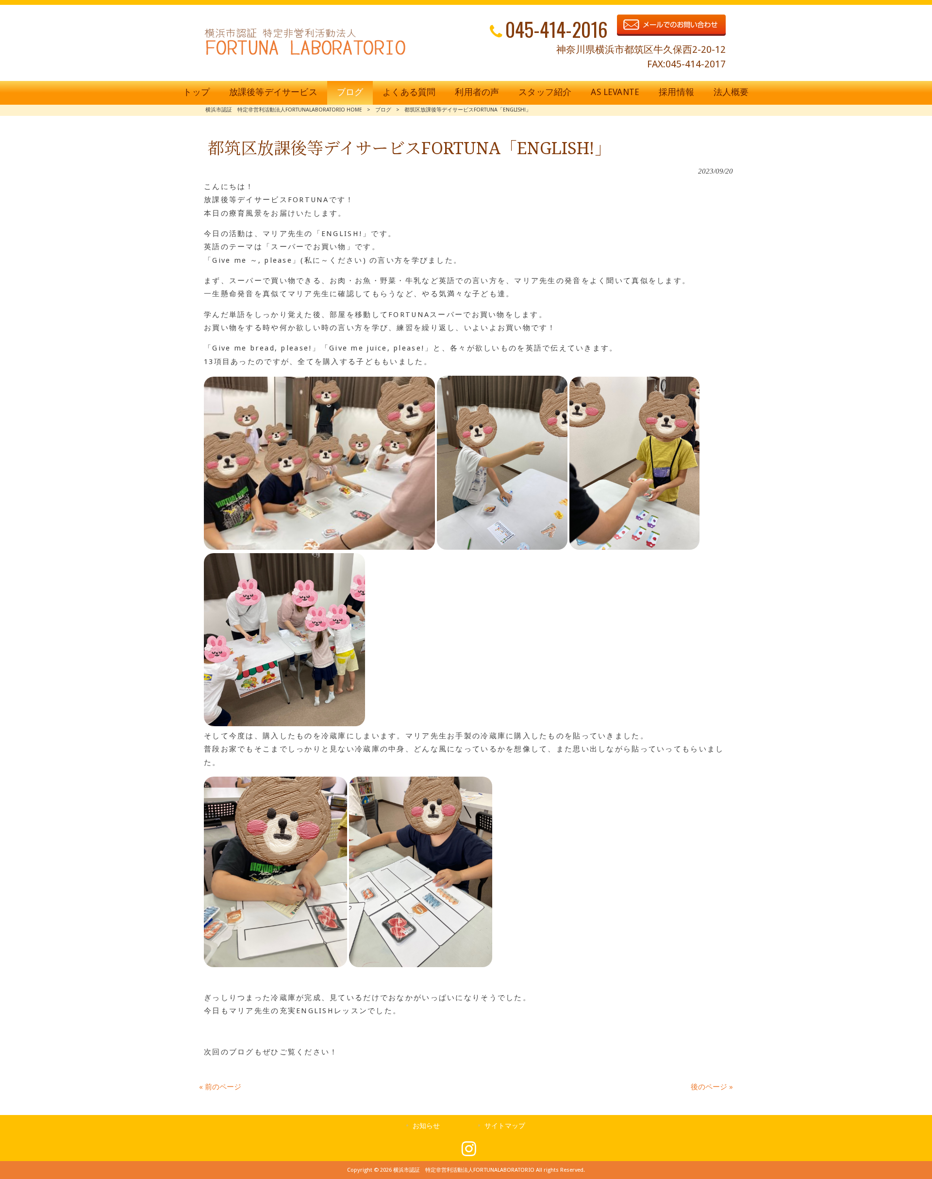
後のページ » (712, 1087)
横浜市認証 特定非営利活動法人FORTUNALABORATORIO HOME (283, 110)
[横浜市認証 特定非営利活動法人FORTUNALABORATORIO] (305, 54)
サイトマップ (504, 1126)
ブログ (383, 110)
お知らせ (426, 1126)
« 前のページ (220, 1087)
